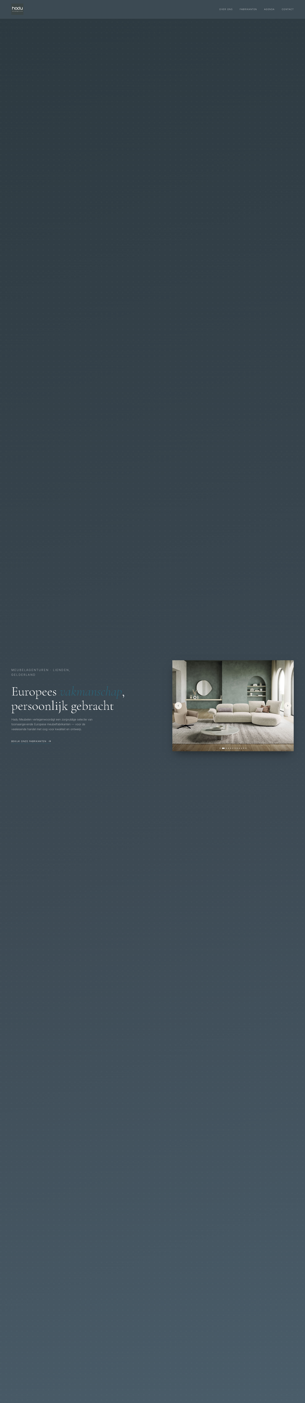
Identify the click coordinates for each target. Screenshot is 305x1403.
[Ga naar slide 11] (243, 748)
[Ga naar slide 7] (234, 748)
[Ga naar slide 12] (245, 748)
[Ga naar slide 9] (239, 748)
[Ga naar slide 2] (222, 748)
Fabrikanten (248, 9)
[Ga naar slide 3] (225, 748)
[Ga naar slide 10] (241, 748)
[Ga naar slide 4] (228, 748)
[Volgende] (287, 705)
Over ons (226, 9)
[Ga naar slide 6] (232, 748)
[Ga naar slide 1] (220, 748)
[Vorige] (178, 705)
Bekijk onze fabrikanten (28, 741)
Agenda (269, 9)
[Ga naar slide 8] (237, 748)
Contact (288, 9)
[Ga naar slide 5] (230, 748)
